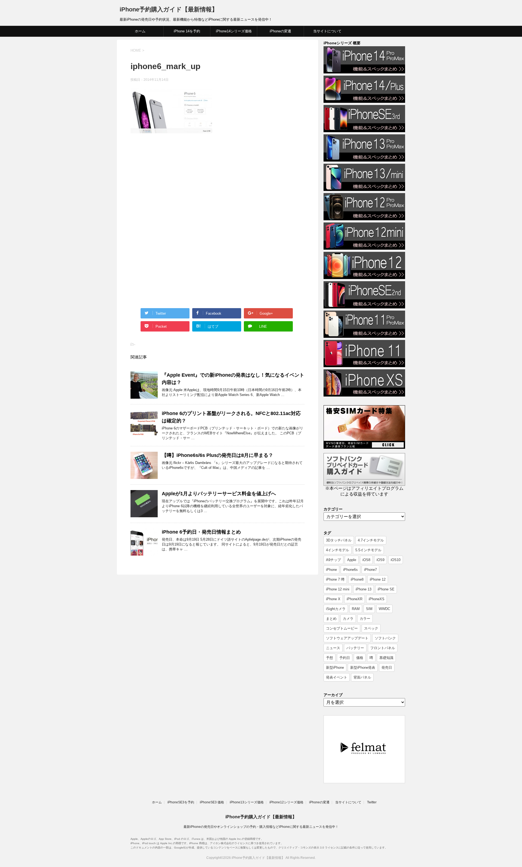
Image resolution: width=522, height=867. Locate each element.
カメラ (348, 619)
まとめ (331, 619)
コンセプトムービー (342, 628)
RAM (356, 609)
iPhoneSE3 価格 (212, 802)
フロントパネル (382, 648)
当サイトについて (327, 31)
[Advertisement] (176, 182)
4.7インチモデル (371, 540)
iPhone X (333, 599)
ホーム (140, 31)
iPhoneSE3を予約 (180, 802)
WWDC (384, 609)
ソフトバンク (385, 638)
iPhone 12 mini (337, 589)
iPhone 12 (378, 579)
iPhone (331, 570)
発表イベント (336, 677)
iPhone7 (370, 570)
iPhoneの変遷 (280, 31)
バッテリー (355, 648)
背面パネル (362, 677)
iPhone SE (386, 589)
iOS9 (380, 560)
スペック (371, 628)
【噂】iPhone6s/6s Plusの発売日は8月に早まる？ (217, 455)
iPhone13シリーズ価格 (247, 802)
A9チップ (333, 560)
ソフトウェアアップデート (347, 638)
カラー (365, 619)
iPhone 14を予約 (187, 31)
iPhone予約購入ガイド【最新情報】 (169, 9)
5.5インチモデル (368, 550)
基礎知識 (386, 658)
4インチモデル (337, 550)
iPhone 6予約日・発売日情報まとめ (201, 532)
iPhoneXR (354, 599)
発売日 (386, 667)
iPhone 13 (363, 589)
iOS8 (366, 560)
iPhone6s (350, 570)
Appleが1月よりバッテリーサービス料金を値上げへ (219, 493)
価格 (359, 658)
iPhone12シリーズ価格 (286, 802)
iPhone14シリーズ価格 (234, 31)
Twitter (372, 802)
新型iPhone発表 (362, 667)
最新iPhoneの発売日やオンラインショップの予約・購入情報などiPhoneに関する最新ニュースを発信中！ (261, 827)
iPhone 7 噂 (335, 579)
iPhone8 (357, 579)
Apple (351, 560)
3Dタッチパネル (339, 540)
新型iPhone (335, 667)
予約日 (344, 658)
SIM (369, 609)
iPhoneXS (376, 599)
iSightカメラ (336, 609)
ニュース (333, 648)
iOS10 (395, 560)
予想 (329, 658)
